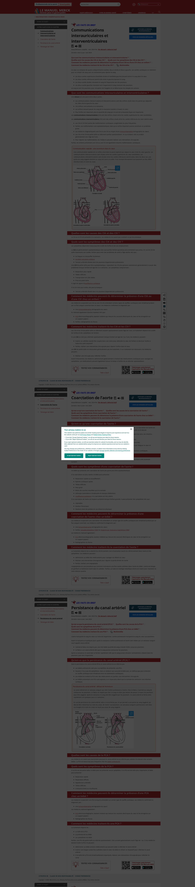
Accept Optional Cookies (74, 455)
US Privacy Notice (85, 434)
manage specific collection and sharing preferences (114, 450)
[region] (97, 443)
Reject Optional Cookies (94, 455)
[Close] (131, 429)
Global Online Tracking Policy (102, 434)
